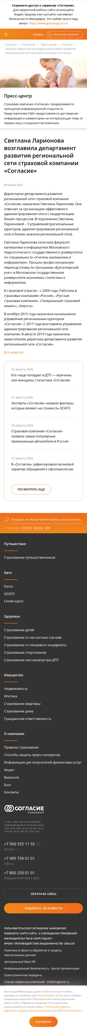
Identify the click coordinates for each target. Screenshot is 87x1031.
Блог (7, 785)
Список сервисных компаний (24, 982)
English (69, 943)
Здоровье (12, 616)
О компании (14, 733)
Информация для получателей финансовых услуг (43, 762)
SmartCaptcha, (47, 995)
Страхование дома (18, 711)
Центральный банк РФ (19, 962)
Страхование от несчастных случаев (32, 637)
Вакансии (11, 777)
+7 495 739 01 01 (19, 858)
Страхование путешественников (29, 557)
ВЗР (47, 528)
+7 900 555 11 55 (19, 843)
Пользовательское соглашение (26, 928)
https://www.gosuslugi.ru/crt (48, 23)
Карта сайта (28, 933)
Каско (8, 586)
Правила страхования (21, 747)
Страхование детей (19, 630)
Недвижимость (16, 688)
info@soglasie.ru (58, 982)
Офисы (9, 863)
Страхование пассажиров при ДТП (31, 660)
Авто (8, 572)
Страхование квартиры (22, 703)
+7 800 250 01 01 (19, 872)
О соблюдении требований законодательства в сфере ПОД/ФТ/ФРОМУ (40, 938)
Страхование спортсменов (25, 652)
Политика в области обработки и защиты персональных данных (33, 952)
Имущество (13, 675)
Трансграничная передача (23, 975)
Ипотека (10, 696)
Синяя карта (13, 601)
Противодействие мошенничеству (38, 943)
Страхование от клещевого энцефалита (35, 645)
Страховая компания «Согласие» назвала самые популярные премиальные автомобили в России (39, 436)
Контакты (11, 792)
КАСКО (38, 528)
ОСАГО (26, 528)
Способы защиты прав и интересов (32, 755)
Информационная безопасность (26, 968)
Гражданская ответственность (27, 718)
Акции (9, 770)
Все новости (13, 352)
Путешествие (15, 544)
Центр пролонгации (65, 968)
